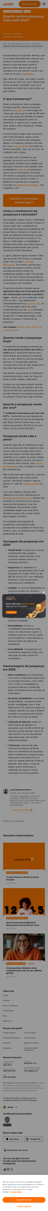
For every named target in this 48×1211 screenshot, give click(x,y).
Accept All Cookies (24, 1200)
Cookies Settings (24, 1206)
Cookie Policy (16, 1192)
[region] (24, 1193)
